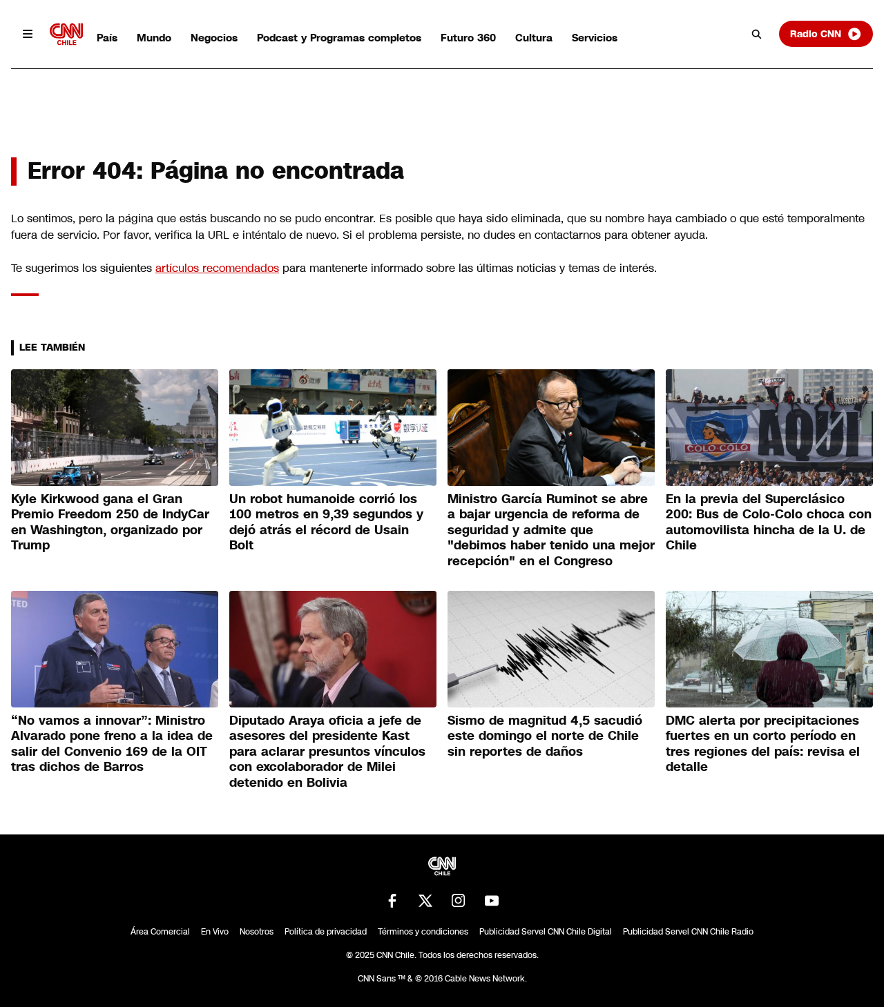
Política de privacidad (326, 931)
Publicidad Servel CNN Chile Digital (545, 931)
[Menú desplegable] (27, 33)
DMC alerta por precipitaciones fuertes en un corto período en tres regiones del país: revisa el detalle (763, 744)
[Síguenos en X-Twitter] (425, 901)
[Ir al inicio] (66, 34)
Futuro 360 (468, 37)
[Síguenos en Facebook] (392, 901)
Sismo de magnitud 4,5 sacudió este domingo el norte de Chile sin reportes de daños (545, 736)
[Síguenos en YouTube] (492, 901)
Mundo (154, 37)
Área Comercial (160, 931)
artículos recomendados (217, 268)
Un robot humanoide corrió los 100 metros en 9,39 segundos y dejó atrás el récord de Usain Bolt (326, 522)
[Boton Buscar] (757, 33)
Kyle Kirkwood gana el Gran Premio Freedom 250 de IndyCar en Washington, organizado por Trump (110, 522)
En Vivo (215, 931)
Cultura (533, 37)
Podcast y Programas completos (339, 37)
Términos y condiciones (423, 931)
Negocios (214, 37)
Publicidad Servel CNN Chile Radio (688, 931)
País (107, 37)
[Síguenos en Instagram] (459, 901)
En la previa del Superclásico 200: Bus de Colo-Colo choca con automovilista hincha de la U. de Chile (769, 522)
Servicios (594, 37)
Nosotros (256, 931)
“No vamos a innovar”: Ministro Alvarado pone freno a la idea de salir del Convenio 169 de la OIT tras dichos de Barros (112, 744)
